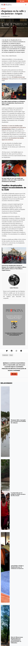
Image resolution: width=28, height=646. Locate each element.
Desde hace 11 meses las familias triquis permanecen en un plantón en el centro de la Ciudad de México (14, 127)
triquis (11, 355)
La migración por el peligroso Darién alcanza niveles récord (18, 494)
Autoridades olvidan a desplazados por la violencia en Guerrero (17, 567)
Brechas (3, 8)
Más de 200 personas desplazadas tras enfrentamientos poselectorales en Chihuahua (17, 640)
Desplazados (5, 355)
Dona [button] (22, 1)
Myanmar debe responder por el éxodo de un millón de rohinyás (18, 421)
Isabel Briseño (14, 288)
